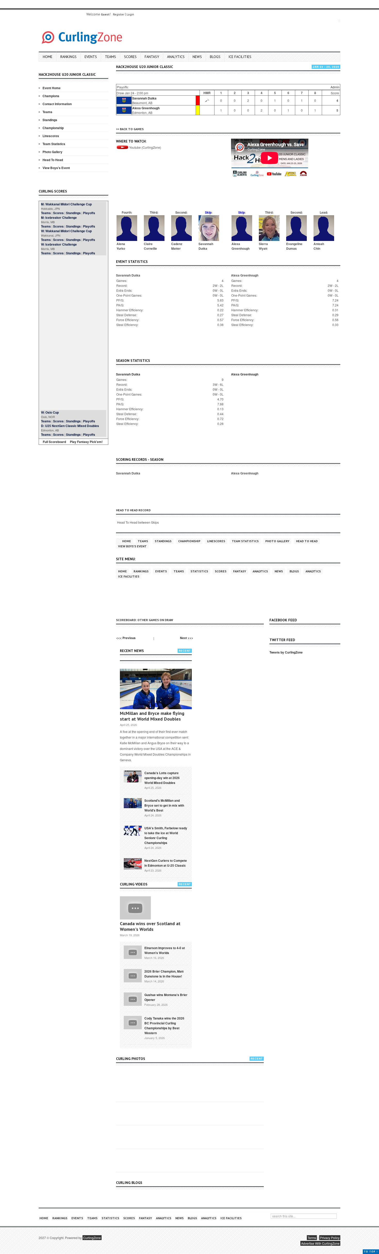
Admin (335, 87)
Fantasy (152, 56)
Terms (312, 1237)
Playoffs (89, 213)
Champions (51, 96)
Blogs (215, 56)
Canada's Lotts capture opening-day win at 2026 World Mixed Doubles (162, 778)
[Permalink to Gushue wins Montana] (133, 998)
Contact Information (57, 104)
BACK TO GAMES (132, 129)
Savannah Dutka (144, 98)
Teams (110, 56)
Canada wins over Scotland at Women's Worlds (150, 926)
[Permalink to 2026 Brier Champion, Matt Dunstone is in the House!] (133, 975)
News (197, 56)
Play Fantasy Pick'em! (86, 441)
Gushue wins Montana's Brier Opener (165, 997)
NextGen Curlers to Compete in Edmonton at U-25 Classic (165, 863)
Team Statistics (54, 143)
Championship (53, 128)
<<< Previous (126, 638)
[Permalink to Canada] (133, 776)
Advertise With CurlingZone (320, 1243)
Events (91, 56)
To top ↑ (371, 1251)
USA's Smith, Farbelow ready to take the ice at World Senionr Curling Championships (165, 835)
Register (118, 14)
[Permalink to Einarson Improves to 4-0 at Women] (133, 952)
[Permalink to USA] (133, 830)
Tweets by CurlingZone (286, 652)
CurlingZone (92, 1237)
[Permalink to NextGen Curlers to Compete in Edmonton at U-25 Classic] (133, 863)
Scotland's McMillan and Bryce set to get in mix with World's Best (164, 805)
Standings (50, 120)
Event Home (52, 88)
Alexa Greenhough (146, 108)
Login (130, 14)
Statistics (199, 571)
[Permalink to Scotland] (133, 803)
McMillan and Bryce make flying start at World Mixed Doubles (152, 716)
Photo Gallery (52, 151)
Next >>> (186, 638)
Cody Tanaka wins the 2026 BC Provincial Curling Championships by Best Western (164, 1025)
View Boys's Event (56, 167)
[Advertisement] (73, 332)
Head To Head (53, 159)
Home (47, 56)
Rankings (68, 56)
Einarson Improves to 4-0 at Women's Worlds (164, 950)
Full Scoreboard (54, 441)
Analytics (176, 56)
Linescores (51, 135)
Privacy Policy (330, 1237)
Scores (130, 56)
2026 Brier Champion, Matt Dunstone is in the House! (164, 974)
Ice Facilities (239, 56)
